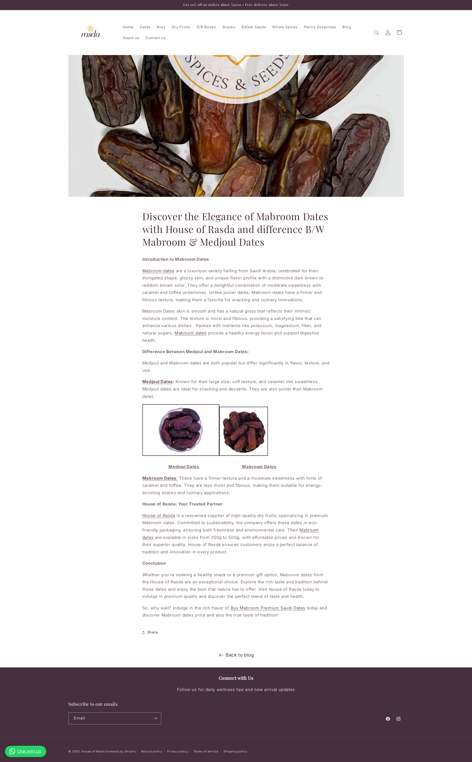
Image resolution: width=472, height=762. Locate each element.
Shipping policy (235, 751)
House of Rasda (158, 515)
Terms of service (206, 751)
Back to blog (240, 655)
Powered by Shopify (121, 751)
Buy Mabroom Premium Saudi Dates (268, 607)
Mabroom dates (158, 270)
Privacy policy (177, 751)
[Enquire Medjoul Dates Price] (180, 455)
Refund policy (151, 751)
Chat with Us (29, 751)
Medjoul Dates (157, 381)
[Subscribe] (155, 718)
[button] (376, 32)
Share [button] (152, 632)
